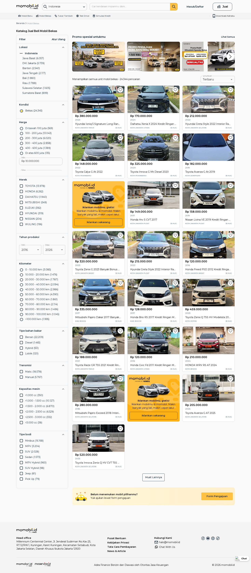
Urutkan (207, 76)
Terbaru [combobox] (208, 79)
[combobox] (62, 6)
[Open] (84, 7)
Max (24, 170)
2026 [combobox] (48, 249)
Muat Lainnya (153, 477)
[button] (42, 47)
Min (23, 157)
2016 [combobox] (25, 249)
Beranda (20, 23)
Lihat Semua (228, 37)
